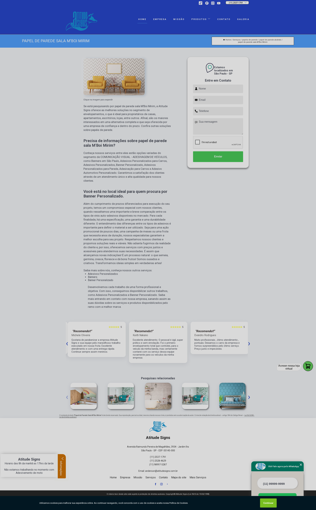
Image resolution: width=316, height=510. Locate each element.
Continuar (268, 503)
